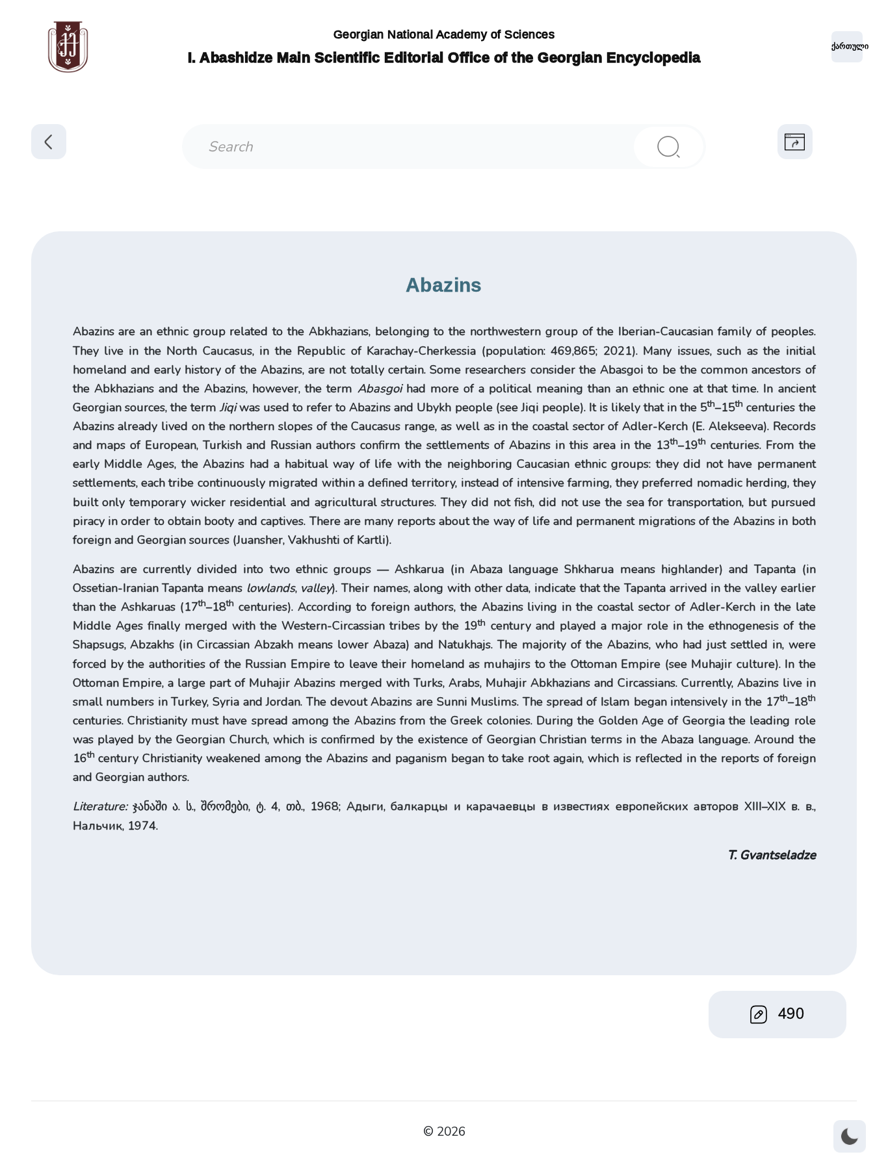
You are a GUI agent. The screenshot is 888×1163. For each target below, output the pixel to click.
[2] (669, 146)
